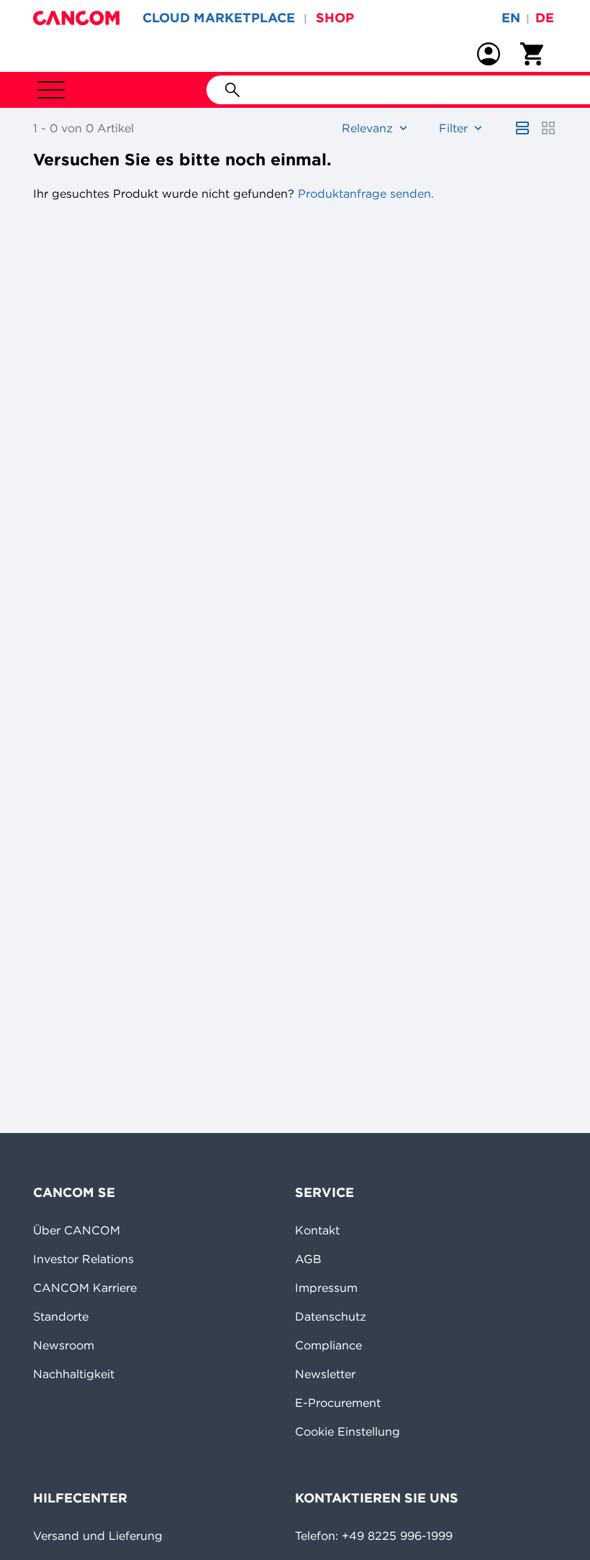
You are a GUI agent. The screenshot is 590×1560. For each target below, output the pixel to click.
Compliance (328, 1345)
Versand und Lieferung (98, 1535)
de (544, 17)
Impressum (326, 1287)
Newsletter (325, 1374)
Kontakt (317, 1230)
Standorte (60, 1316)
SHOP (335, 17)
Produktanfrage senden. (364, 193)
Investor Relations (83, 1259)
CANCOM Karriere (85, 1287)
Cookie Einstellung (347, 1431)
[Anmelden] (488, 53)
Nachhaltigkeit (73, 1374)
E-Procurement (338, 1402)
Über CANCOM (76, 1230)
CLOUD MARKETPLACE (218, 17)
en (511, 17)
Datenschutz (330, 1316)
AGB (308, 1259)
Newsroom (63, 1345)
